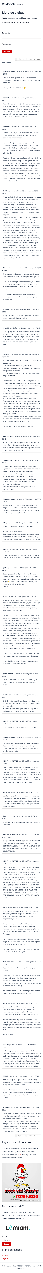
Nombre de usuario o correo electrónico (15, 22)
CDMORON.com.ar (13, 4)
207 (30, 59)
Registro (5, 1259)
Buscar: (4, 1236)
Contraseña (6, 33)
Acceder (5, 1255)
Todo (38, 59)
